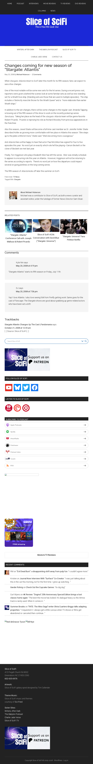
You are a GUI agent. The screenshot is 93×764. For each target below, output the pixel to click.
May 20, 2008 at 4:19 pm (27, 266)
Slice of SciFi (46, 23)
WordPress (58, 760)
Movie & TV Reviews (46, 555)
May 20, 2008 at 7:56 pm (27, 291)
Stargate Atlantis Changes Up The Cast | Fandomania (28, 324)
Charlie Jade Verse (13, 717)
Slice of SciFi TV (12, 720)
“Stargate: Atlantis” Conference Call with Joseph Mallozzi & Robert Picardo (18, 238)
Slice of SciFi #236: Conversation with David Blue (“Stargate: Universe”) (46, 237)
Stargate (17, 179)
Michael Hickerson (23, 74)
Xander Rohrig (16, 587)
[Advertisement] (46, 36)
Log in (66, 760)
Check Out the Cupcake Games (40, 587)
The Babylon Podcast (14, 714)
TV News (16, 177)
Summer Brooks (17, 606)
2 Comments (36, 74)
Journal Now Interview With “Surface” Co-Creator (42, 578)
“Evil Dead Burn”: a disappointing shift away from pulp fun (41, 571)
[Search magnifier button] (85, 341)
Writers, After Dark (12, 711)
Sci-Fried (18, 702)
